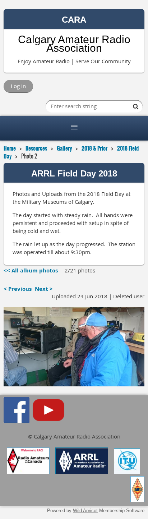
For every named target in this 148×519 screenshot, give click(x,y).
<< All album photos (31, 270)
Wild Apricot (85, 510)
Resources (36, 148)
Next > (44, 289)
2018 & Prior (94, 148)
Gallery (64, 148)
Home (10, 148)
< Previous (18, 289)
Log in (18, 85)
